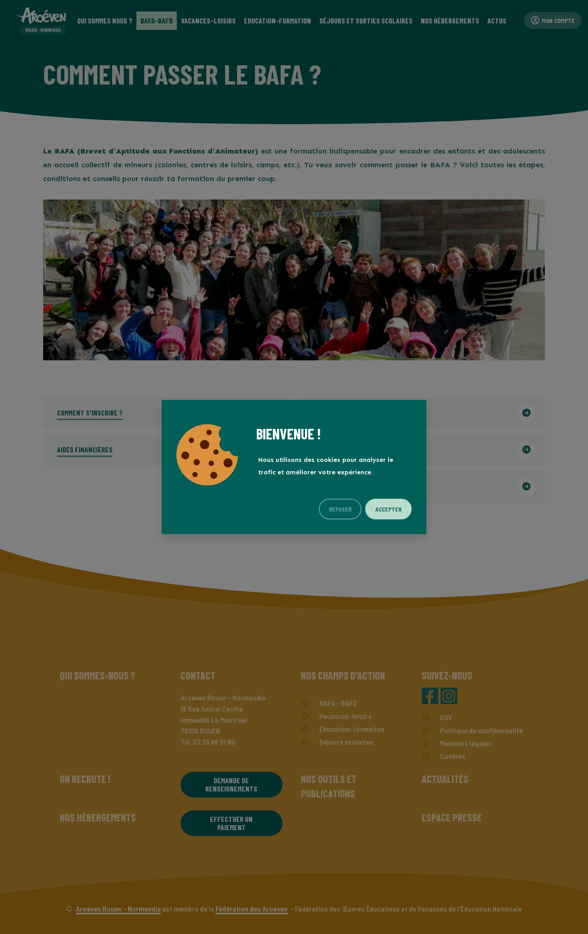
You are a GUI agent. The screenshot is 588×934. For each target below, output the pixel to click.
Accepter (388, 509)
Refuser (340, 509)
